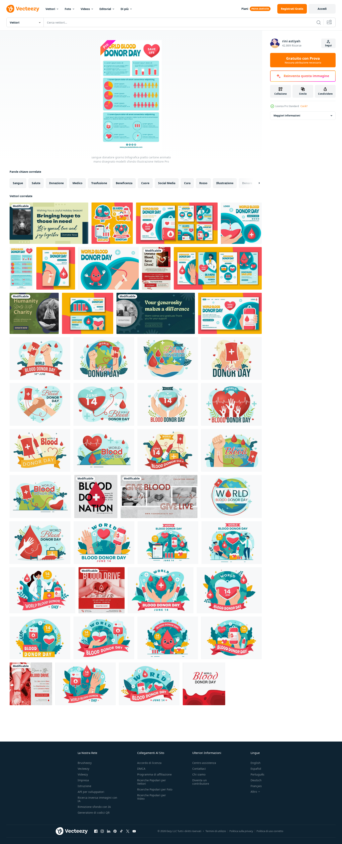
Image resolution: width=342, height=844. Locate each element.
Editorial (105, 9)
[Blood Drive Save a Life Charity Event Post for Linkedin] (31, 683)
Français (256, 786)
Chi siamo (198, 774)
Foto (68, 9)
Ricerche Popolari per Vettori (151, 781)
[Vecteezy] (22, 9)
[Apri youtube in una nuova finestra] (134, 831)
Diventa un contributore (200, 781)
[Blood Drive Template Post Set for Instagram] (95, 496)
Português (257, 774)
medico (77, 183)
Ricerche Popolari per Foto (154, 789)
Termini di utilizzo (215, 831)
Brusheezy (85, 763)
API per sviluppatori (91, 792)
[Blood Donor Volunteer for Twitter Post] (159, 496)
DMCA (141, 769)
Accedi (322, 9)
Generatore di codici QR (94, 812)
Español (256, 769)
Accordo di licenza (149, 763)
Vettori (50, 9)
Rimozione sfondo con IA (94, 807)
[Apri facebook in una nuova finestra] (95, 831)
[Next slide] (255, 183)
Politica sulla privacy (241, 831)
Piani (244, 9)
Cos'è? (303, 106)
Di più (125, 9)
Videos (85, 9)
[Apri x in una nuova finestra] (127, 831)
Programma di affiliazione (154, 774)
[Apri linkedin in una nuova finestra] (108, 831)
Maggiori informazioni (287, 115)
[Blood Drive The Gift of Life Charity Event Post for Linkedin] (101, 590)
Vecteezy (83, 769)
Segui (328, 45)
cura (187, 183)
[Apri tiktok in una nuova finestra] (121, 831)
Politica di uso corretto (270, 831)
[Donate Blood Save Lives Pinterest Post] (156, 268)
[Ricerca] (318, 22)
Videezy (83, 774)
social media (166, 183)
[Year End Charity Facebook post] (34, 313)
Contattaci (199, 769)
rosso (203, 183)
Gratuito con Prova (303, 60)
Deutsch (256, 780)
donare (247, 183)
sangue (18, 183)
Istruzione (84, 786)
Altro (254, 791)
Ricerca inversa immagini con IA (97, 799)
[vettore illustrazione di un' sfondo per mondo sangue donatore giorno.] (204, 683)
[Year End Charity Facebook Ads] (49, 223)
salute (36, 183)
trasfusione (99, 183)
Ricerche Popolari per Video (151, 796)
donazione (56, 183)
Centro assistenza (204, 763)
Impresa (83, 780)
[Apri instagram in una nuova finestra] (102, 831)
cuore (145, 183)
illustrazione (224, 183)
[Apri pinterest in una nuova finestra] (115, 831)
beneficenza (124, 183)
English (256, 763)
